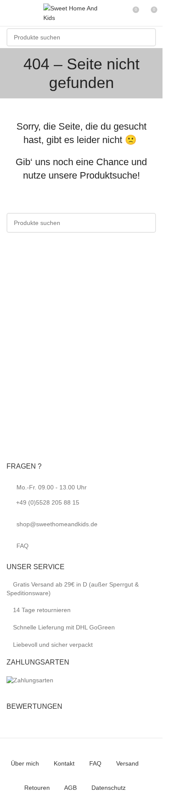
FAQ (22, 545)
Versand (127, 763)
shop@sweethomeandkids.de (57, 524)
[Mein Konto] (116, 13)
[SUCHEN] (147, 37)
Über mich (25, 763)
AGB (70, 787)
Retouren (37, 787)
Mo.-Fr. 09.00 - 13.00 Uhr (51, 495)
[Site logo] (73, 12)
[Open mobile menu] (10, 13)
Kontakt (64, 763)
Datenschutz (108, 787)
